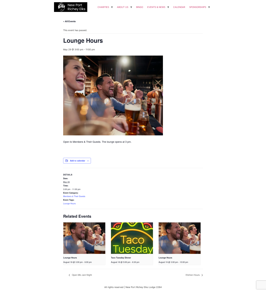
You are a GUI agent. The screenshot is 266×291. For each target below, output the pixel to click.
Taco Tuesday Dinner (121, 257)
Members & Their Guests (74, 196)
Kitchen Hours (193, 274)
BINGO (139, 7)
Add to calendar (77, 160)
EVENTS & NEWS (156, 7)
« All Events (69, 21)
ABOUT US (122, 7)
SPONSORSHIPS (197, 7)
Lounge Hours (69, 203)
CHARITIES (103, 7)
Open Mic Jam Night (81, 274)
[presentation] (84, 238)
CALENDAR (179, 7)
